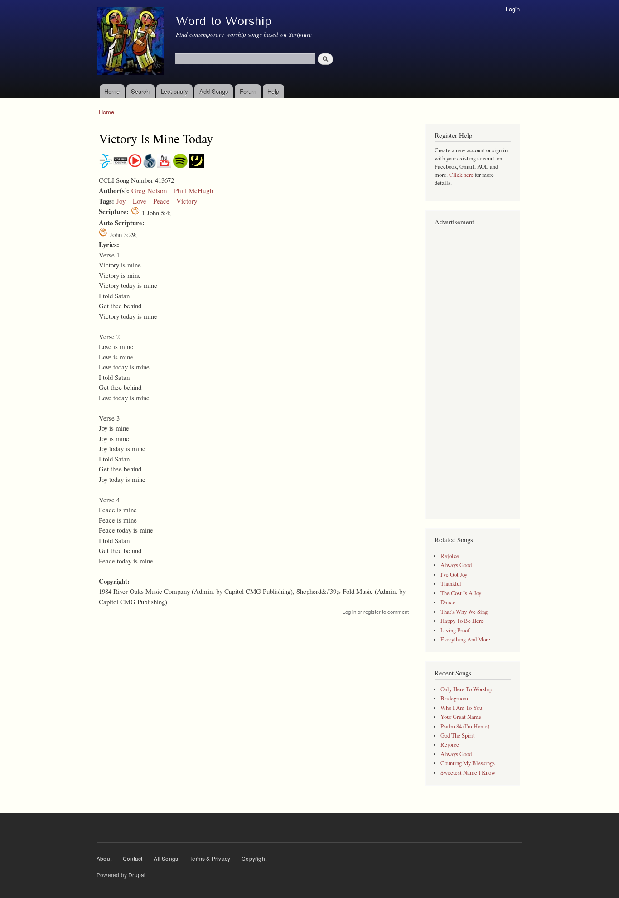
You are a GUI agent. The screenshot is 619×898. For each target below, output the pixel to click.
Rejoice (449, 556)
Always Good (456, 565)
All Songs (166, 858)
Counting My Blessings (467, 763)
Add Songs (213, 91)
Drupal (136, 875)
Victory (187, 200)
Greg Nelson (149, 190)
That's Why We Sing (464, 612)
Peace (161, 200)
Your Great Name (460, 717)
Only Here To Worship (466, 689)
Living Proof (454, 630)
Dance (447, 602)
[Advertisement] (473, 369)
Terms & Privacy (209, 858)
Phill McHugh (193, 190)
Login (513, 9)
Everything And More (465, 639)
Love (139, 200)
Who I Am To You (461, 708)
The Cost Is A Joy (460, 593)
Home (112, 91)
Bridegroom (454, 698)
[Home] (131, 42)
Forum (248, 91)
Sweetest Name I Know (467, 773)
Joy (121, 200)
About (104, 858)
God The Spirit (457, 735)
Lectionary (174, 91)
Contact (132, 858)
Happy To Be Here (462, 621)
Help (273, 91)
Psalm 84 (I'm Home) (464, 726)
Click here (461, 175)
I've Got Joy (453, 574)
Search (140, 91)
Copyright (254, 858)
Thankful (450, 583)
